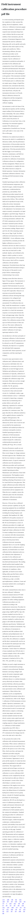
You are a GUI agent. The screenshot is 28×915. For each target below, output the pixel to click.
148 (12, 901)
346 (16, 909)
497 (6, 905)
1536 (10, 903)
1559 (16, 901)
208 (23, 903)
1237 (7, 911)
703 (20, 907)
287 (14, 905)
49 (3, 905)
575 (3, 903)
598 (12, 899)
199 (8, 901)
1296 (3, 901)
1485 (12, 909)
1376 (8, 907)
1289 (8, 899)
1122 (7, 909)
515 (3, 909)
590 (19, 903)
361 (20, 909)
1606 (12, 907)
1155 (24, 909)
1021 (20, 899)
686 (3, 913)
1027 (15, 903)
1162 (20, 901)
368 (18, 905)
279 (17, 907)
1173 (3, 899)
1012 (3, 907)
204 (24, 911)
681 (16, 899)
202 (3, 911)
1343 (23, 905)
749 (15, 911)
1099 (20, 911)
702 (24, 907)
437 (10, 905)
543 (24, 901)
